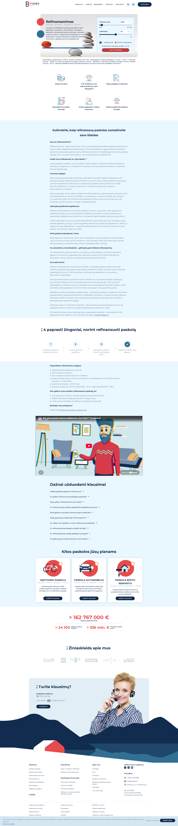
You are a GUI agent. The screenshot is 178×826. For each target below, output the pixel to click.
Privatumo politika (66, 785)
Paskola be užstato (98, 812)
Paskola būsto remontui (36, 775)
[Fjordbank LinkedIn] (129, 768)
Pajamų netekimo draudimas (70, 769)
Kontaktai (120, 4)
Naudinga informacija (70, 778)
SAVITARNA (145, 4)
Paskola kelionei (34, 812)
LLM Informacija (97, 791)
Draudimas (65, 765)
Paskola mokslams (35, 815)
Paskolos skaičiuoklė (98, 808)
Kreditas (63, 815)
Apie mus (96, 765)
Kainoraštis (95, 787)
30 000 (129, 27)
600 (100, 27)
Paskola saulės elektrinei (36, 805)
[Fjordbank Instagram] (132, 768)
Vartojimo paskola (34, 769)
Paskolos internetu (67, 805)
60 (131, 37)
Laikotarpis (103, 31)
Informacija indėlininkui (68, 782)
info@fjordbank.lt (101, 315)
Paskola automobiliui (35, 772)
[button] (115, 50)
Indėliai (32, 795)
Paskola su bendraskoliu (36, 782)
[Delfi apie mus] (49, 661)
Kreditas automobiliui (36, 808)
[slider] (102, 25)
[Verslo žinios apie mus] (128, 661)
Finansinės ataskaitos (67, 789)
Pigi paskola (64, 808)
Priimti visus (167, 820)
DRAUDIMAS (98, 4)
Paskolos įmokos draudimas (70, 772)
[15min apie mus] (63, 660)
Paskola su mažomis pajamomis (102, 815)
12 (100, 37)
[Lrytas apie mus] (91, 660)
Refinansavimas (34, 779)
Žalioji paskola (33, 785)
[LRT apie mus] (109, 661)
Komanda (95, 775)
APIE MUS (109, 4)
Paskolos (78, 4)
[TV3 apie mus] (75, 661)
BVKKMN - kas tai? (98, 805)
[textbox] (115, 29)
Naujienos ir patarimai (99, 779)
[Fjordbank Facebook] (125, 768)
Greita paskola (65, 812)
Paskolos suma (105, 22)
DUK (93, 772)
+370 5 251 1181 (133, 778)
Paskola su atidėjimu (35, 789)
